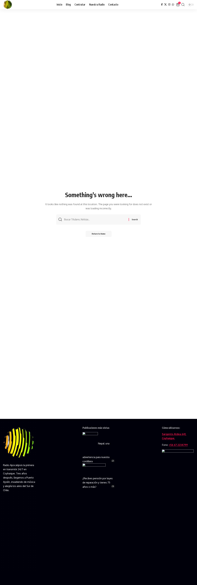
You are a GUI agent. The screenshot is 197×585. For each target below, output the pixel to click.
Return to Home (98, 234)
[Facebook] (161, 4)
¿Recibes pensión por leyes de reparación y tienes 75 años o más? (97, 482)
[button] (183, 4)
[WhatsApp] (173, 4)
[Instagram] (169, 4)
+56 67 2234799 (178, 444)
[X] (165, 4)
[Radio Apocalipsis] (7, 4)
